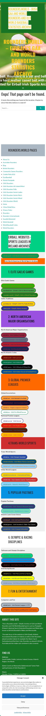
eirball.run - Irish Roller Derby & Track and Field (18, 565)
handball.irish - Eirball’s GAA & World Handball (18, 290)
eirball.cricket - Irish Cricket (12, 435)
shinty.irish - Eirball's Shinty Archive (15, 308)
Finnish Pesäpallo (8, 180)
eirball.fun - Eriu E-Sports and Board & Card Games (20, 610)
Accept (23, 696)
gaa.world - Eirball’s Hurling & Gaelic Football (18, 286)
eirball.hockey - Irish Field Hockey (14, 430)
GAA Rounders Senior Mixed (12, 198)
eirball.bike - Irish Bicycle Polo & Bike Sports (17, 578)
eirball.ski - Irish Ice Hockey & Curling (15, 344)
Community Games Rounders (13, 171)
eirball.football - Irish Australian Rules (15, 403)
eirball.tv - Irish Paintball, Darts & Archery (17, 556)
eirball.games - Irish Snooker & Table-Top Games (19, 524)
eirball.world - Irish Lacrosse (12, 358)
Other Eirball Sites (9, 207)
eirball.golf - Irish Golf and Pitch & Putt (16, 520)
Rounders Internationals (11, 216)
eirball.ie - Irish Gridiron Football (13, 335)
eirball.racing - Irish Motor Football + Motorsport (19, 583)
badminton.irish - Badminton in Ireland (16, 511)
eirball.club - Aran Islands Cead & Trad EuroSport (19, 480)
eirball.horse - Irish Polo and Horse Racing (17, 574)
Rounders (6, 213)
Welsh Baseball (8, 222)
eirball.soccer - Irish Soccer (12, 421)
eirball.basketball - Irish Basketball (14, 340)
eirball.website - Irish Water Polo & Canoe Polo (18, 461)
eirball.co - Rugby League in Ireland (14, 407)
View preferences (23, 708)
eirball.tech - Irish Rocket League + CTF (16, 605)
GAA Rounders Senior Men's (12, 195)
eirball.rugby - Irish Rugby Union (13, 425)
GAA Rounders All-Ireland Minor (14, 186)
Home (5, 204)
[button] (43, 678)
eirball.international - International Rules (16, 475)
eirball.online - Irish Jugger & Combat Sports (18, 560)
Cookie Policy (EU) (9, 174)
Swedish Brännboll (9, 219)
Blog (4, 165)
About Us (6, 159)
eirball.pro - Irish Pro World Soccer (14, 412)
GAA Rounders (8, 183)
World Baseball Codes (10, 225)
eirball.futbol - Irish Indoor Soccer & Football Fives (19, 372)
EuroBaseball (7, 177)
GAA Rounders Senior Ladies (12, 192)
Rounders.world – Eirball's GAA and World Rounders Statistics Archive (23, 57)
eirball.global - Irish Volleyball (12, 362)
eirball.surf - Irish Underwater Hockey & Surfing (19, 466)
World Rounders (8, 228)
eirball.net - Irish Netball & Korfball (14, 398)
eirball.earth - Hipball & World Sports (15, 484)
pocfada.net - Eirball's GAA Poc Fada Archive (18, 304)
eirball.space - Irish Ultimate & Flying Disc (17, 367)
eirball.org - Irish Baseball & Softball (15, 349)
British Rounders (8, 168)
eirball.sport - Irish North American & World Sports (20, 256)
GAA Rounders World (10, 201)
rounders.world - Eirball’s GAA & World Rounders (19, 295)
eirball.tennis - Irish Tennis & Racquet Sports (18, 506)
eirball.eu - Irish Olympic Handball (14, 457)
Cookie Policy (18, 712)
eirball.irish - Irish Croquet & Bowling (15, 529)
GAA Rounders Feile (10, 189)
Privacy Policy (27, 712)
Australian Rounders (10, 162)
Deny (23, 702)
